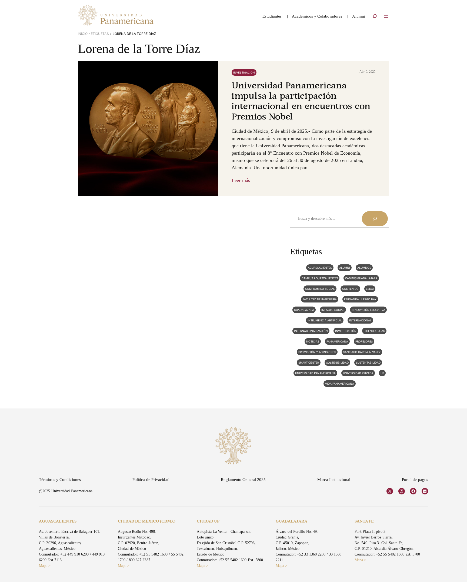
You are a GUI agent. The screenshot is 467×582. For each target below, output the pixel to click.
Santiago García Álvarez (362, 352)
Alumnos (364, 267)
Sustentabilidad (368, 362)
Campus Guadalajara (361, 278)
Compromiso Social (320, 288)
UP (382, 373)
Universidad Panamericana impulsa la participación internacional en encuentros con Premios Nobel (301, 102)
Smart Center (308, 362)
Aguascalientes (320, 267)
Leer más (241, 180)
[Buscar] (375, 218)
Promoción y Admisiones (317, 352)
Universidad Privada (358, 373)
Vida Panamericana (339, 383)
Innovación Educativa (368, 309)
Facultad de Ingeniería (320, 299)
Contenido (350, 288)
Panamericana (337, 341)
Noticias (312, 341)
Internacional (360, 320)
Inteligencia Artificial (325, 320)
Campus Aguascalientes (320, 278)
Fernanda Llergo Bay (360, 299)
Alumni (344, 267)
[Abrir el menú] (386, 15)
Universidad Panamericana (315, 373)
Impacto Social (332, 309)
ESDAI (370, 288)
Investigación (244, 72)
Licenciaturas (374, 330)
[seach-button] (375, 17)
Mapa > (45, 566)
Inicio (83, 34)
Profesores (364, 341)
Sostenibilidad (337, 362)
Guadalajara (304, 309)
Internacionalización (311, 330)
